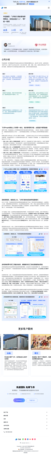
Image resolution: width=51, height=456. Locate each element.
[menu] (25, 422)
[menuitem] (25, 412)
